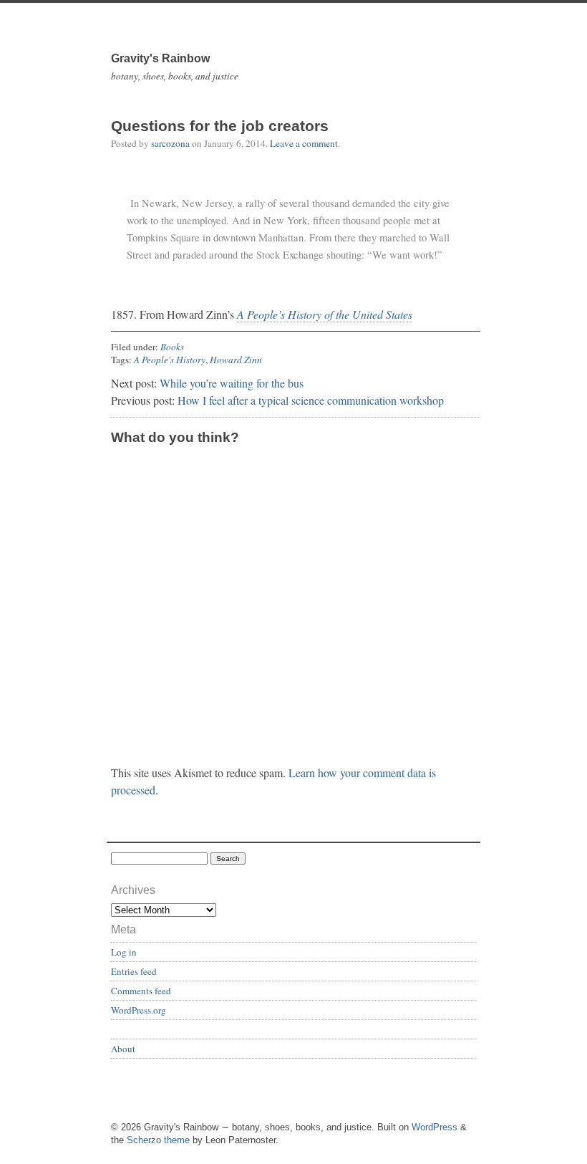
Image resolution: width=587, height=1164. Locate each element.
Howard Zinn (236, 359)
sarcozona (170, 143)
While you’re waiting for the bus (232, 382)
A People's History (169, 359)
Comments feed (141, 990)
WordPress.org (138, 1010)
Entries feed (134, 971)
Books (172, 346)
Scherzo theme (158, 1140)
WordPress (434, 1127)
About (123, 1048)
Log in (124, 952)
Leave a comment (304, 143)
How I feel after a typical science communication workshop (311, 400)
